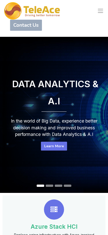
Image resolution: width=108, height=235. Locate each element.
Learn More (54, 146)
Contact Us (26, 25)
